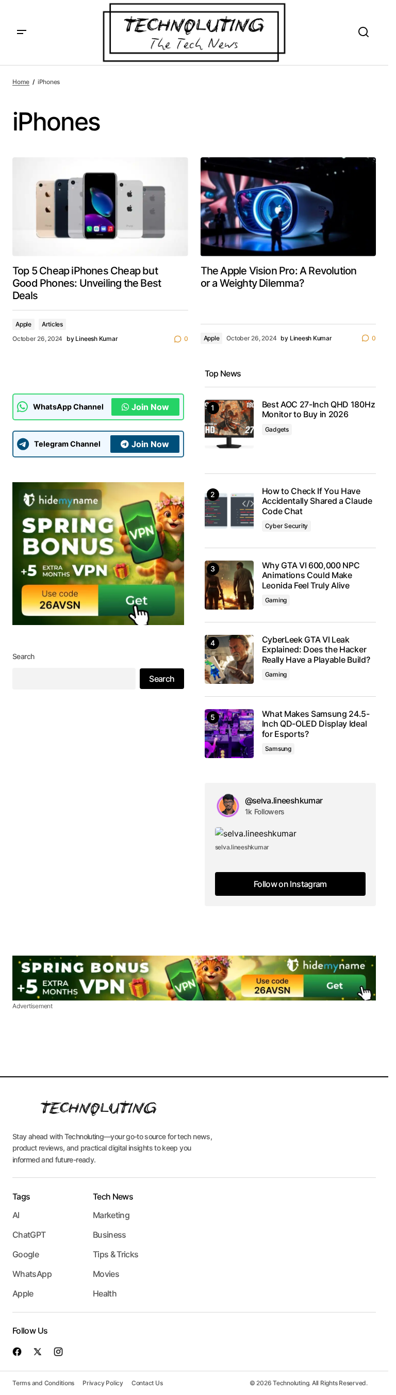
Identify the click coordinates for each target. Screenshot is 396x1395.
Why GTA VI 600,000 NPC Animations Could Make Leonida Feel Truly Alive (311, 575)
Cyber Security (286, 526)
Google (25, 1254)
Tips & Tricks (116, 1254)
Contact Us (147, 1383)
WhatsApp (32, 1274)
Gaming (276, 600)
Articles (52, 324)
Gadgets (277, 429)
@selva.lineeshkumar (284, 800)
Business (109, 1234)
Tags (21, 1196)
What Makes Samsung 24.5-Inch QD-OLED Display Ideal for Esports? (316, 723)
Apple (23, 324)
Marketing (111, 1215)
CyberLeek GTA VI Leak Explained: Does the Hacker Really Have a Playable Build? (316, 649)
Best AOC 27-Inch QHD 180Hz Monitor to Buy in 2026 (318, 409)
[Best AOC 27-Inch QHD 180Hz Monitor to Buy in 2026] (229, 424)
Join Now (150, 407)
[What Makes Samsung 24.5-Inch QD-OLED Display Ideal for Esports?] (229, 733)
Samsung (278, 748)
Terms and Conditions (43, 1383)
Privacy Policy (102, 1383)
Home (20, 82)
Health (105, 1293)
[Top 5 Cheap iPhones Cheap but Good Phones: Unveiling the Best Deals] (100, 206)
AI (16, 1215)
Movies (106, 1274)
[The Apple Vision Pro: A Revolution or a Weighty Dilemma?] (288, 206)
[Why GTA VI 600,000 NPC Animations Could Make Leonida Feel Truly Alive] (229, 585)
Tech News (113, 1196)
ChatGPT (29, 1234)
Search (23, 656)
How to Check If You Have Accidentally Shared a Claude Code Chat (317, 501)
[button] (21, 32)
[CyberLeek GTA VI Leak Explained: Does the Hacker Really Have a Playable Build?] (229, 659)
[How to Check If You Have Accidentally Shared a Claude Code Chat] (229, 510)
